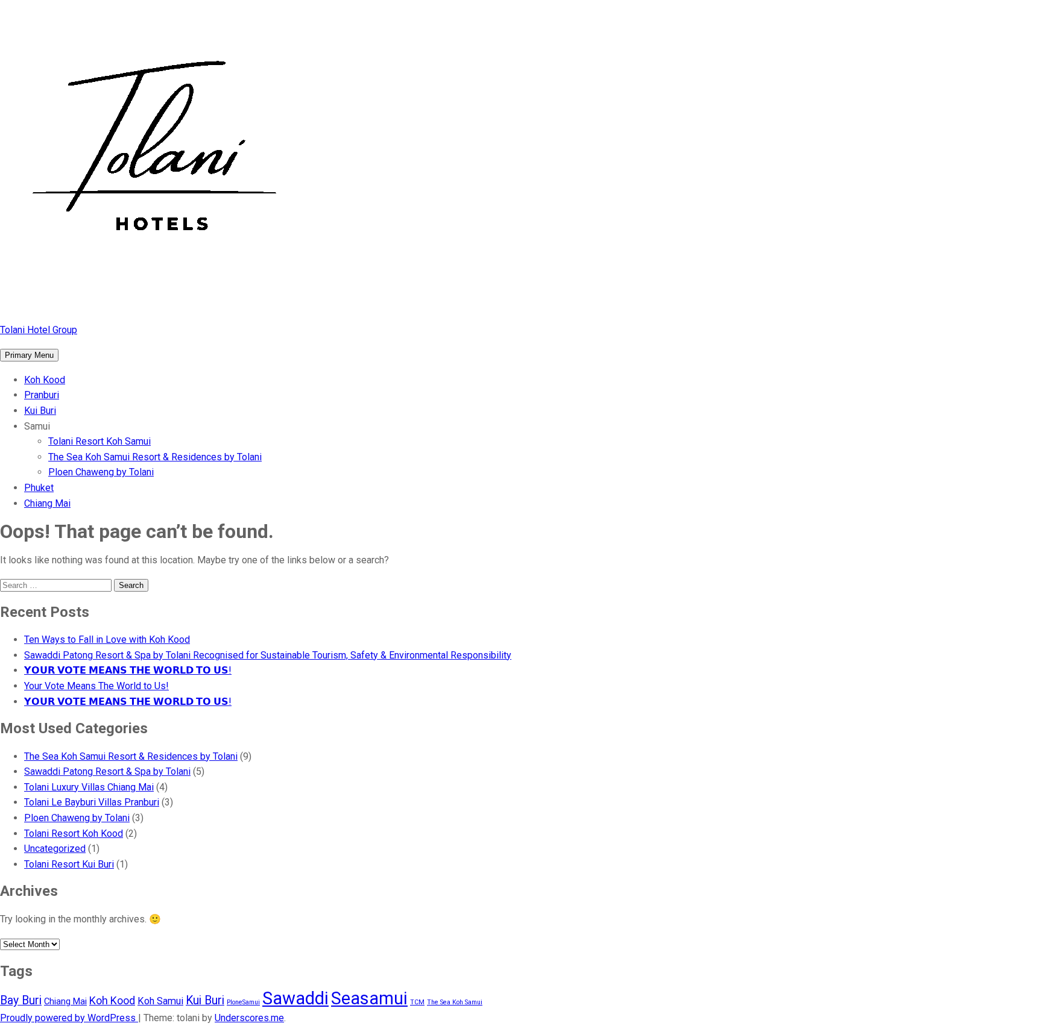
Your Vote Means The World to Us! (96, 686)
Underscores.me (249, 1018)
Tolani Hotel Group (38, 330)
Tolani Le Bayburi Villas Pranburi (91, 802)
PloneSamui (243, 1002)
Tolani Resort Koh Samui (99, 441)
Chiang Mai (47, 503)
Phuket (39, 487)
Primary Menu (29, 355)
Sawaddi (295, 998)
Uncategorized (55, 848)
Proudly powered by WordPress (69, 1018)
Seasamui (369, 998)
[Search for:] (57, 584)
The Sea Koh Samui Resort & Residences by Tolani (155, 457)
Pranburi (41, 395)
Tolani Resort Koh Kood (73, 833)
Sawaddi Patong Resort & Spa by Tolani (107, 771)
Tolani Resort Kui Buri (69, 864)
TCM (417, 1002)
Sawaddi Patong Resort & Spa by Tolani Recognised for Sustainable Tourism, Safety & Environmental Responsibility (267, 655)
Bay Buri (21, 1000)
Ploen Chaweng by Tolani (101, 472)
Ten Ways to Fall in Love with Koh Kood (107, 639)
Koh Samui (160, 1001)
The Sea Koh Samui (454, 1002)
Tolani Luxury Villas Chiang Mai (89, 787)
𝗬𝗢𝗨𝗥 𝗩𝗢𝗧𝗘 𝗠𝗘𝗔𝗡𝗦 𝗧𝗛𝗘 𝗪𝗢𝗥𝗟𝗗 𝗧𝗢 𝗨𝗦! (128, 670)
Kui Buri (40, 410)
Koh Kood (44, 380)
